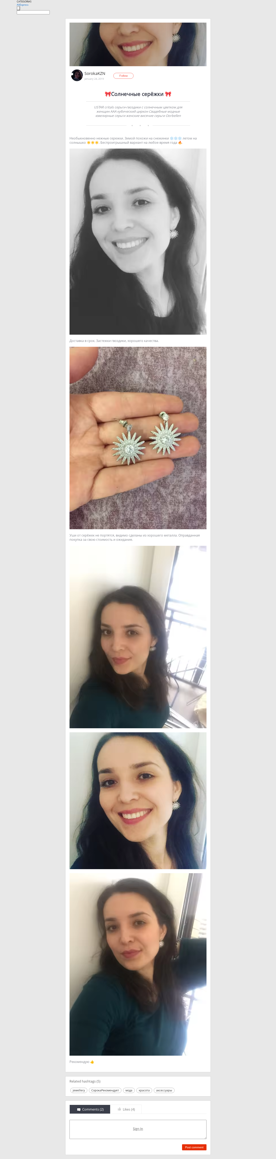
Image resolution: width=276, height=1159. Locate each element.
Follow (123, 75)
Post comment (194, 1147)
